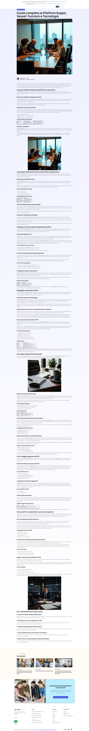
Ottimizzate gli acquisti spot (36, 715)
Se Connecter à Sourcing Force (37, 722)
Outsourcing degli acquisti (36, 713)
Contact (65, 711)
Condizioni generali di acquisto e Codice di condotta (48, 729)
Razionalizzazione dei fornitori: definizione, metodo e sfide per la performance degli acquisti (24, 672)
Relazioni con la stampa (56, 722)
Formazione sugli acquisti (36, 720)
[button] (60, 697)
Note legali (37, 729)
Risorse (54, 717)
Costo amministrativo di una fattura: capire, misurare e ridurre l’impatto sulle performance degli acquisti (63, 672)
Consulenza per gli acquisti (36, 717)
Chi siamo (54, 715)
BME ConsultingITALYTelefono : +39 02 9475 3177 (68, 714)
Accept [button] (57, 6)
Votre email (16, 713)
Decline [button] (61, 6)
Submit (16, 717)
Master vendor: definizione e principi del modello (44, 671)
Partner (54, 720)
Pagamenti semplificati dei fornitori (38, 711)
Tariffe (54, 713)
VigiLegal (33, 718)
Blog (53, 718)
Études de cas (55, 711)
